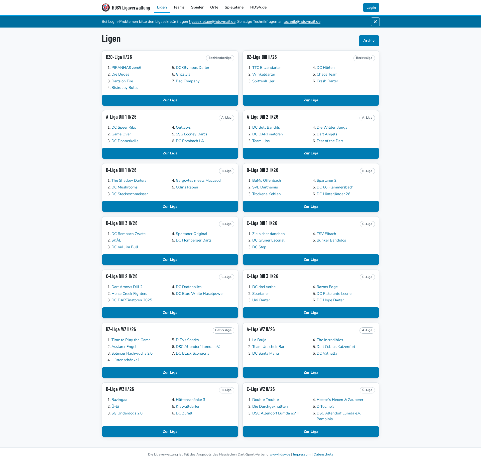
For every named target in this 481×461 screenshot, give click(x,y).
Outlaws (183, 127)
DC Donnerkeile (125, 140)
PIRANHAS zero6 (126, 67)
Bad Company (188, 81)
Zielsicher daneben (268, 233)
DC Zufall (184, 413)
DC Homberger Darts (193, 240)
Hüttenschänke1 (125, 359)
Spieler (197, 7)
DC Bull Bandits (266, 127)
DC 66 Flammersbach (335, 187)
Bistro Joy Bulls (124, 87)
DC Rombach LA (190, 140)
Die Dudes (120, 74)
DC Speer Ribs (123, 127)
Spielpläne (234, 7)
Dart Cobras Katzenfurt (336, 346)
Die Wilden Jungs (332, 127)
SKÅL (116, 240)
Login (371, 7)
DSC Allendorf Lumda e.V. (198, 346)
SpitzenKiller (263, 81)
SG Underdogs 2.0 (127, 413)
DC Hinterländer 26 (333, 193)
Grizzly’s (183, 74)
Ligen (162, 7)
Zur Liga (170, 100)
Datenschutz (323, 454)
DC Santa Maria (265, 353)
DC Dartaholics (188, 286)
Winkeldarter (263, 74)
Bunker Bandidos (331, 240)
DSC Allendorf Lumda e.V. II (275, 413)
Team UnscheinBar (268, 346)
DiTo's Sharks (187, 339)
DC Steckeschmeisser (129, 193)
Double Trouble (265, 399)
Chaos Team (327, 74)
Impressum (302, 454)
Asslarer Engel (124, 346)
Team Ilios (261, 140)
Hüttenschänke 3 (190, 399)
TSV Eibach (326, 233)
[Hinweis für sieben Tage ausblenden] (375, 21)
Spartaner (260, 293)
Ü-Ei (115, 406)
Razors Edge (327, 286)
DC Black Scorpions (192, 353)
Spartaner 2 (326, 180)
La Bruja (259, 339)
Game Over (121, 134)
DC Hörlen (326, 67)
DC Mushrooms (124, 187)
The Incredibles (330, 339)
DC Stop (259, 247)
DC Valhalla (327, 353)
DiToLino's (325, 406)
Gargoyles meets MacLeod (198, 180)
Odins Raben (187, 187)
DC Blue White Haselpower (200, 293)
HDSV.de (258, 7)
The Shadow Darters (128, 180)
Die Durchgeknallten (270, 406)
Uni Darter (261, 300)
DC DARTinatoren (267, 134)
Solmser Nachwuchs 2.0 (132, 353)
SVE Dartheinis (265, 187)
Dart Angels (327, 134)
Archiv (369, 40)
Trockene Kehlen (266, 193)
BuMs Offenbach (266, 180)
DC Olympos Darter (192, 67)
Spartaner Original (191, 233)
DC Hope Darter (330, 300)
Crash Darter (327, 81)
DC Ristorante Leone (334, 293)
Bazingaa (119, 399)
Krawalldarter (187, 406)
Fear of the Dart (330, 140)
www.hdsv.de (280, 454)
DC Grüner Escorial (268, 240)
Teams (178, 7)
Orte (214, 7)
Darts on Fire (122, 81)
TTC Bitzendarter (266, 67)
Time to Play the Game (131, 339)
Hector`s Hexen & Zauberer (340, 399)
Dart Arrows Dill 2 (127, 286)
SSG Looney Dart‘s (191, 134)
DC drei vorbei (264, 286)
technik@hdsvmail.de (302, 21)
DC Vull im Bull (124, 247)
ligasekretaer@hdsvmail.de (212, 21)
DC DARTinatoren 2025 (131, 300)
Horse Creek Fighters (129, 293)
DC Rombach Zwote (128, 233)
